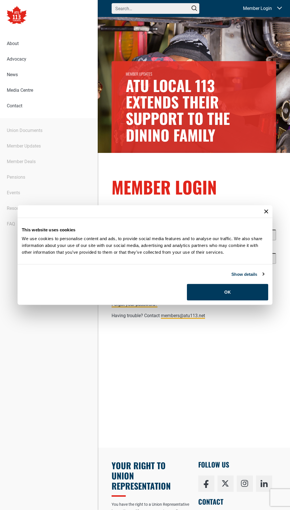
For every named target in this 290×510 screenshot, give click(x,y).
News (12, 74)
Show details (244, 274)
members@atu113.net (183, 315)
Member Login (257, 8)
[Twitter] (226, 483)
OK (227, 292)
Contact (14, 105)
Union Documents (24, 130)
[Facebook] (206, 483)
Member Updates (24, 146)
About (13, 43)
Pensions (16, 177)
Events (13, 192)
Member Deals (21, 161)
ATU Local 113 (17, 16)
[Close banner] (266, 211)
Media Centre (20, 90)
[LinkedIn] (264, 483)
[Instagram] (245, 483)
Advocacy (16, 59)
